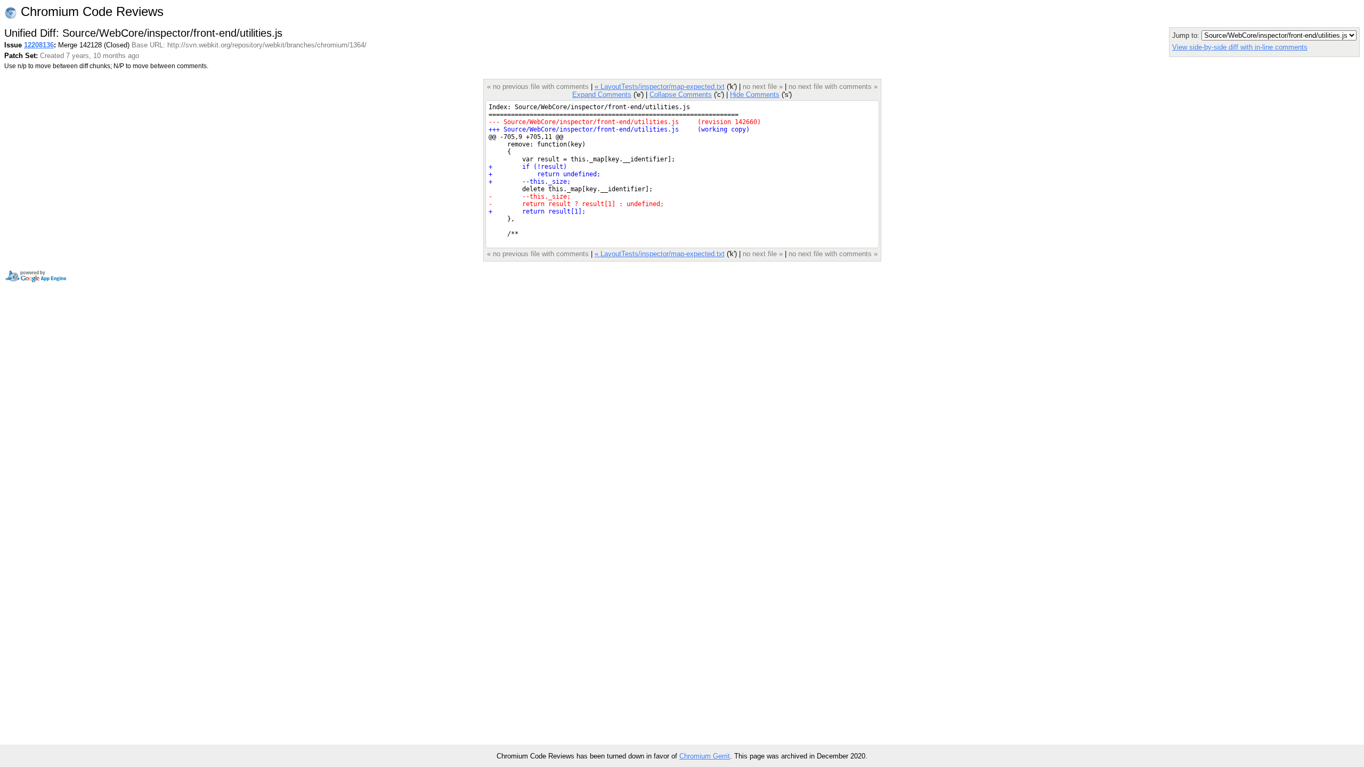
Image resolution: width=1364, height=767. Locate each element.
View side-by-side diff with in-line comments (1240, 47)
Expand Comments (601, 95)
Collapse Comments (680, 95)
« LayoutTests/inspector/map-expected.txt (660, 87)
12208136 (39, 45)
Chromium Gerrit (704, 756)
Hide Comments (755, 95)
